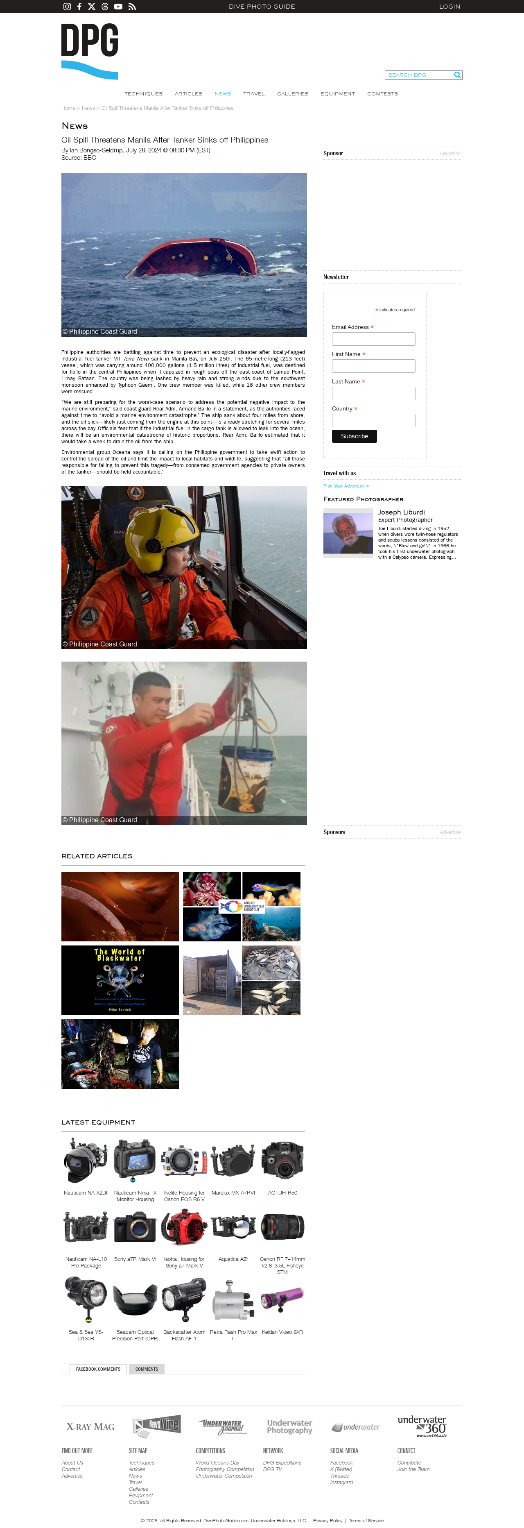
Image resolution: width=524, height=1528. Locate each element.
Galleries (292, 94)
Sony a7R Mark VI (135, 1259)
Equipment (338, 94)
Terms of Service (366, 1520)
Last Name (348, 381)
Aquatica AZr (233, 1259)
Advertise (450, 153)
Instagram (341, 1482)
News (223, 94)
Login (450, 6)
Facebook (341, 1462)
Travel (254, 94)
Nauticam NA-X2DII (86, 1192)
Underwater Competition (224, 1475)
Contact (71, 1469)
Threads (339, 1475)
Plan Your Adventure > (346, 486)
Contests (382, 94)
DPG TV (272, 1469)
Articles (188, 94)
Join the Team (414, 1469)
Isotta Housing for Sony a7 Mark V (184, 1262)
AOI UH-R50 (282, 1192)
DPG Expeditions (282, 1462)
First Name (349, 354)
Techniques (143, 94)
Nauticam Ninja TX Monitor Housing (135, 1195)
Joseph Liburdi (401, 512)
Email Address (353, 327)
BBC (90, 157)
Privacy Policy (328, 1520)
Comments (147, 1369)
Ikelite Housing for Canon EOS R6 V (184, 1195)
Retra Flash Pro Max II (233, 1335)
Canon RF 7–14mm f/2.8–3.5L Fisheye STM (282, 1265)
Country (344, 409)
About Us (72, 1462)
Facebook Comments (98, 1369)
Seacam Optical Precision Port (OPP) (135, 1335)
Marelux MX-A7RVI (233, 1192)
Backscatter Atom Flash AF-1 (184, 1335)
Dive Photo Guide (262, 6)
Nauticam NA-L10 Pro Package (86, 1262)
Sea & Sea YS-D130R (86, 1335)
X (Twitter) (341, 1469)
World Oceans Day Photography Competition (225, 1465)
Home (68, 107)
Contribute (409, 1462)
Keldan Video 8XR (282, 1331)
